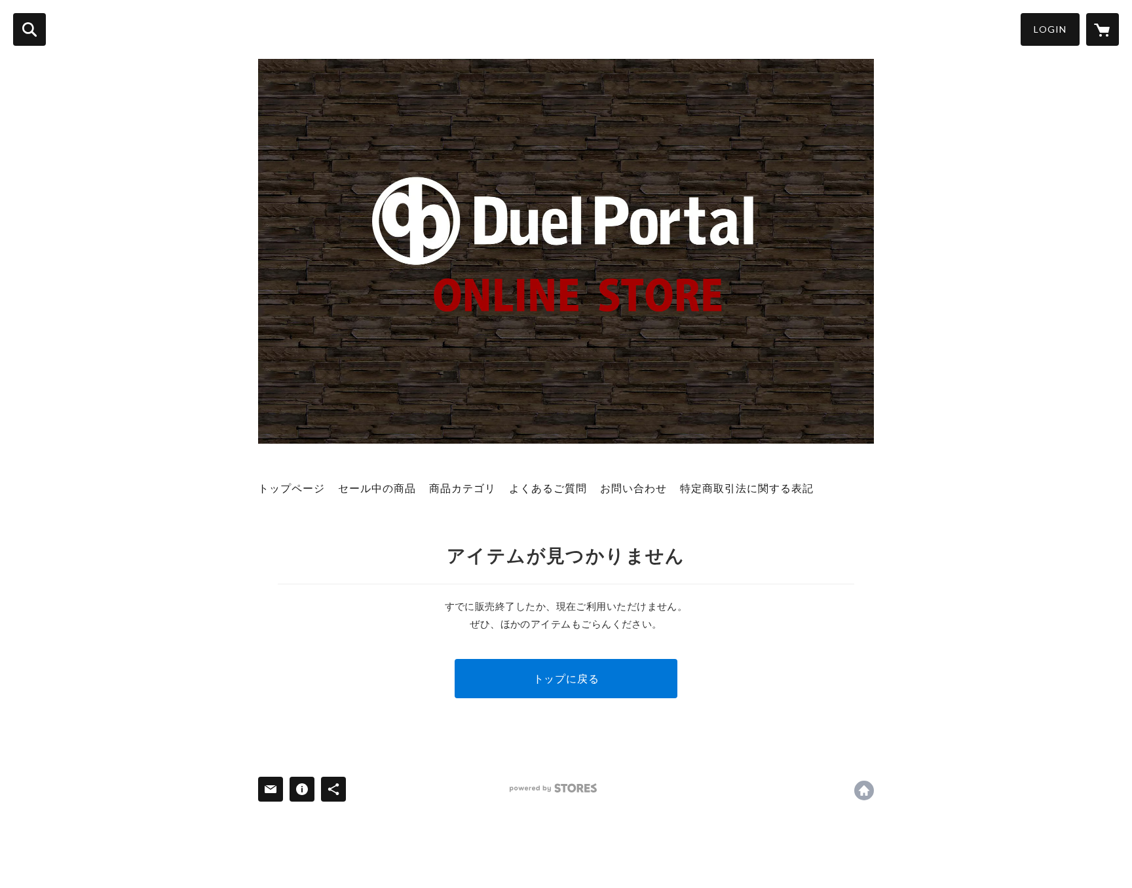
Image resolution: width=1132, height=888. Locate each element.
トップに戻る (566, 678)
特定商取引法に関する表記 (747, 488)
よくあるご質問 (548, 488)
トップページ (291, 488)
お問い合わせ (633, 488)
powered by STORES (553, 788)
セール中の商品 (377, 488)
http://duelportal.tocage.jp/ (864, 790)
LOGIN (1050, 29)
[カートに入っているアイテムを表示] (1102, 29)
